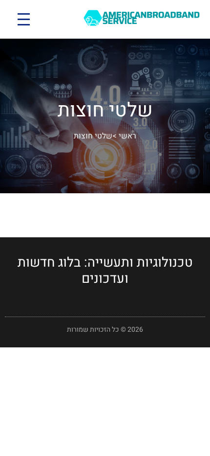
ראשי (127, 136)
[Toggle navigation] (24, 19)
